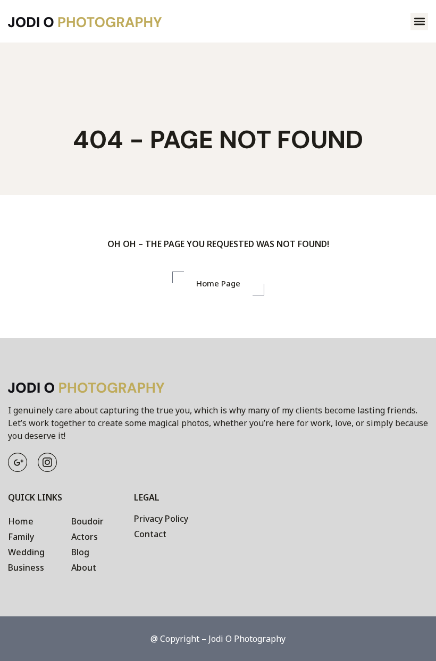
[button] (419, 21)
